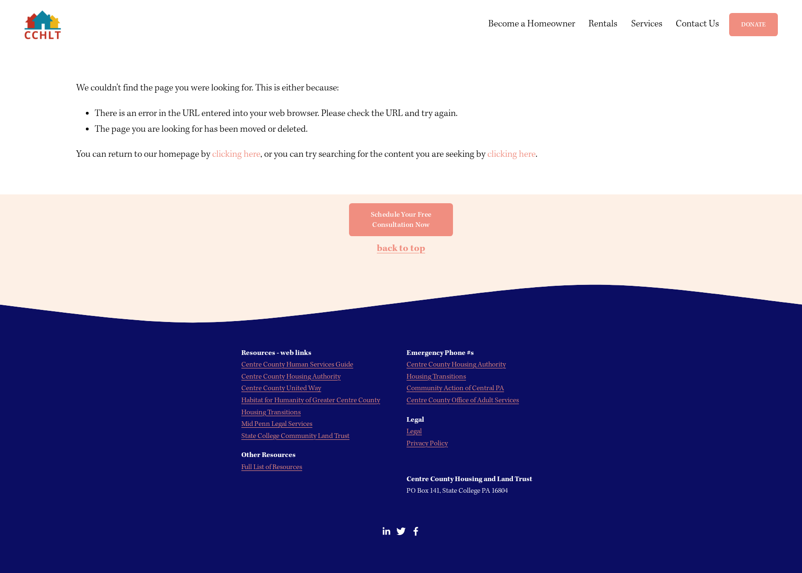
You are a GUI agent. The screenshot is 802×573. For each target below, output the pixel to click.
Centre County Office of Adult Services (463, 400)
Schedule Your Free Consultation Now (401, 220)
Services (646, 24)
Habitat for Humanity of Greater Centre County (310, 400)
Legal (414, 431)
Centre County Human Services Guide (297, 365)
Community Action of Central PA (455, 388)
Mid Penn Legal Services (276, 424)
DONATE (753, 24)
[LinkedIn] (386, 531)
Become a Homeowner (531, 24)
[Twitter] (401, 531)
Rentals (603, 24)
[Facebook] (415, 531)
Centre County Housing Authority (456, 365)
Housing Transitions (436, 377)
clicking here (236, 154)
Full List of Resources (271, 467)
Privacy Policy (427, 443)
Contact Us (697, 24)
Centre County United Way (281, 388)
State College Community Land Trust (295, 436)
